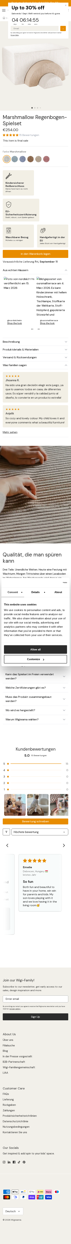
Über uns (8, 1040)
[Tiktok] (19, 1162)
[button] (32, 108)
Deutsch (11, 1211)
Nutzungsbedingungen (16, 1127)
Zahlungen (9, 1110)
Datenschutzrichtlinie (15, 1121)
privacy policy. (15, 1009)
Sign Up (35, 1017)
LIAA (5, 1072)
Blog (5, 1051)
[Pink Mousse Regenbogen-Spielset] (46, 159)
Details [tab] (35, 592)
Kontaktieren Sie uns (15, 1132)
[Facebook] (14, 1162)
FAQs (6, 1094)
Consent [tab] (13, 592)
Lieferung (8, 1099)
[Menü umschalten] (4, 10)
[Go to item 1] (15, 805)
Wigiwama (16, 1219)
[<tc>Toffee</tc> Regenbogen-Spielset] (30, 159)
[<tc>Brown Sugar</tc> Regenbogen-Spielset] (38, 159)
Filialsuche (9, 1045)
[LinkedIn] (9, 1162)
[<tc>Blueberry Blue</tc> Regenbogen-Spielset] (22, 159)
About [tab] (58, 592)
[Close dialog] (65, 5)
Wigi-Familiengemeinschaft (19, 1067)
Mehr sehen (10, 432)
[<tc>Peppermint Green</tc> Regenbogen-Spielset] (14, 159)
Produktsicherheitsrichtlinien (20, 1116)
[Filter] (6, 832)
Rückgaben (9, 1105)
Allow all (35, 649)
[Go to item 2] (38, 805)
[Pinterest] (24, 1162)
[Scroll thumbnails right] (64, 805)
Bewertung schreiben (35, 821)
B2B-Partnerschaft (14, 1062)
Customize (33, 659)
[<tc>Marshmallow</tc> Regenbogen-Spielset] (6, 159)
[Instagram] (4, 1162)
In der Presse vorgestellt (17, 1056)
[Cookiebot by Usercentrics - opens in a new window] (52, 582)
